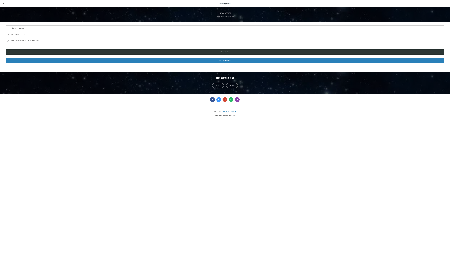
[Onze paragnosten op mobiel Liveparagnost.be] (212, 99)
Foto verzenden (225, 60)
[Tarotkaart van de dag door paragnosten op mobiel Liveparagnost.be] (225, 99)
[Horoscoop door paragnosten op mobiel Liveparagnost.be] (218, 99)
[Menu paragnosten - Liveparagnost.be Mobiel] (225, 2)
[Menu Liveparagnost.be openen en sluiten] (3, 3)
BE (232, 85)
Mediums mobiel (229, 112)
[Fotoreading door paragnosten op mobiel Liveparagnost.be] (231, 99)
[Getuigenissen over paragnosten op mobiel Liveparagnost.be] (237, 99)
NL (218, 85)
